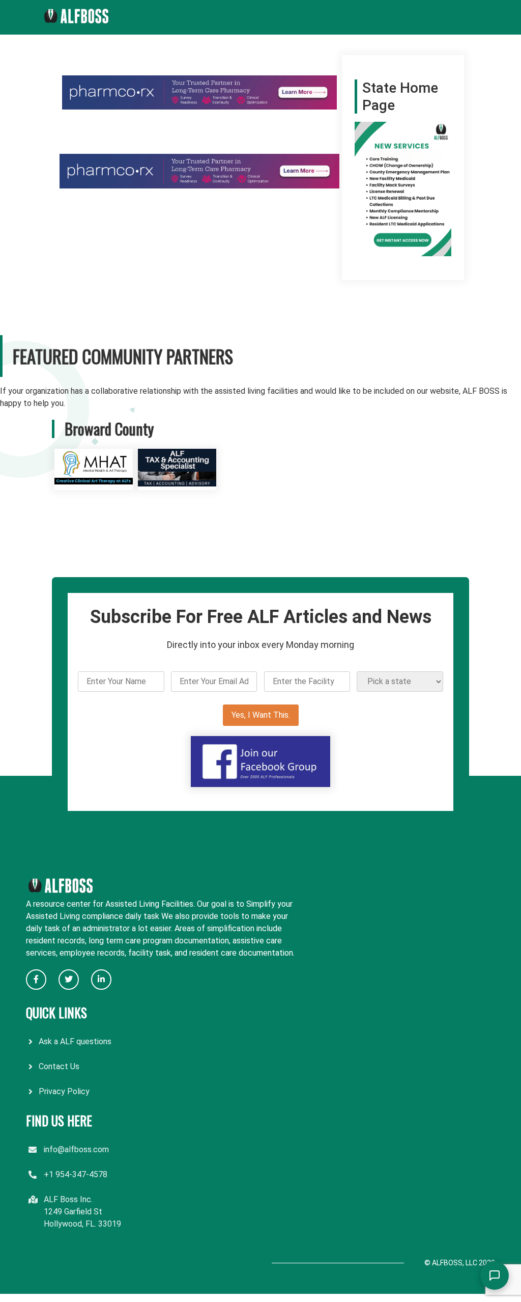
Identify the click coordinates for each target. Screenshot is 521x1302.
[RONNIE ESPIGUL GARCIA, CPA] (177, 484)
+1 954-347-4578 (75, 1174)
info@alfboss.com (76, 1149)
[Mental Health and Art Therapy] (93, 484)
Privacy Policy (64, 1091)
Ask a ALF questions (75, 1041)
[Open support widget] (494, 1275)
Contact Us (59, 1066)
